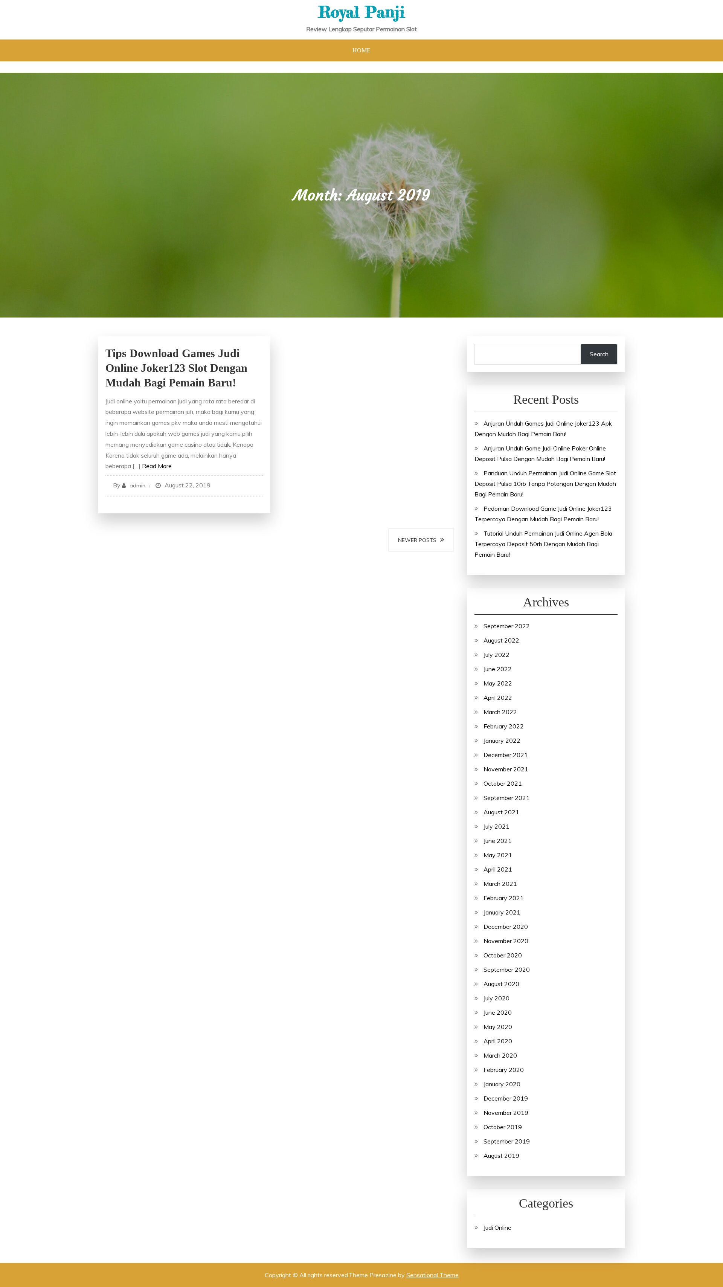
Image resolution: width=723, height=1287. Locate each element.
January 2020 (502, 1084)
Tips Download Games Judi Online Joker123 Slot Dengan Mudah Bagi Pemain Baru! (176, 368)
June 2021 (498, 840)
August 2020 (501, 984)
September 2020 (507, 969)
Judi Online (497, 1227)
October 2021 (503, 783)
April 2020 (498, 1041)
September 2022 (507, 626)
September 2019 (507, 1141)
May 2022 (498, 683)
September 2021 (507, 798)
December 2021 (506, 755)
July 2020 (496, 998)
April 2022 (498, 697)
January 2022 (502, 740)
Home (361, 50)
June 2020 (498, 1012)
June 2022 (498, 669)
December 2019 (506, 1098)
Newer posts (417, 540)
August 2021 (501, 812)
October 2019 (503, 1127)
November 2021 (506, 769)
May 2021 (498, 855)
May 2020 (498, 1027)
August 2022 (501, 640)
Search (599, 354)
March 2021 (500, 883)
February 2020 (504, 1069)
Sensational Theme (432, 1275)
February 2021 (504, 898)
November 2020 (506, 941)
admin (137, 485)
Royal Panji (361, 11)
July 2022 (496, 654)
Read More (157, 466)
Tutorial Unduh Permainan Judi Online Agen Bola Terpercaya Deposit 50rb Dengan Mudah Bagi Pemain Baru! (543, 544)
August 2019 (501, 1155)
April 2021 (498, 869)
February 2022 (504, 726)
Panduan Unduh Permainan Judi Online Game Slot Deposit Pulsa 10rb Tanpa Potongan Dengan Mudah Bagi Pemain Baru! (545, 483)
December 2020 (506, 926)
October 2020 (503, 955)
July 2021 (496, 826)
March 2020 (500, 1055)
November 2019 (506, 1112)
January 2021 (502, 912)
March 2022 (500, 712)
